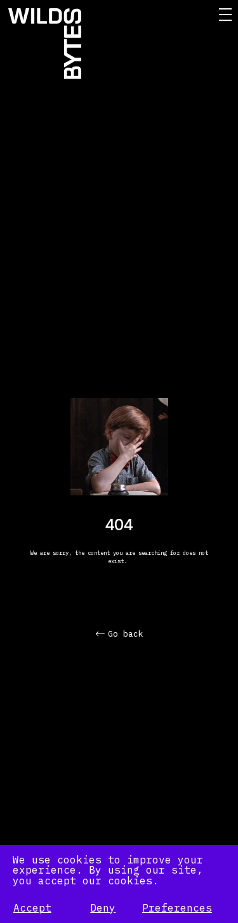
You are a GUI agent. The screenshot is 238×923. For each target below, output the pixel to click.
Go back (125, 633)
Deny (103, 907)
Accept (32, 907)
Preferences (177, 907)
